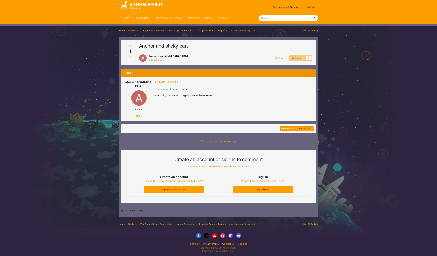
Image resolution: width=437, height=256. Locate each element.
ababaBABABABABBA (175, 56)
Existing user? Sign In (286, 7)
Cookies (242, 243)
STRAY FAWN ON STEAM (169, 18)
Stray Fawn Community (139, 7)
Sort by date (305, 129)
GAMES (125, 18)
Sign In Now (263, 189)
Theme (194, 243)
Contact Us (228, 243)
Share (281, 58)
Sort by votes (288, 129)
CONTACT (223, 18)
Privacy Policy (211, 243)
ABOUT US (193, 18)
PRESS (208, 18)
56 (140, 115)
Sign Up (311, 6)
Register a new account (174, 189)
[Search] (314, 18)
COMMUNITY (142, 18)
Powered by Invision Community (218, 251)
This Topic (300, 18)
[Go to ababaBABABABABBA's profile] (143, 58)
